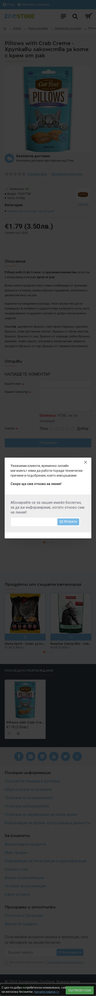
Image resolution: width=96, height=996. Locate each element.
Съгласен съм (79, 990)
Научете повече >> (46, 991)
